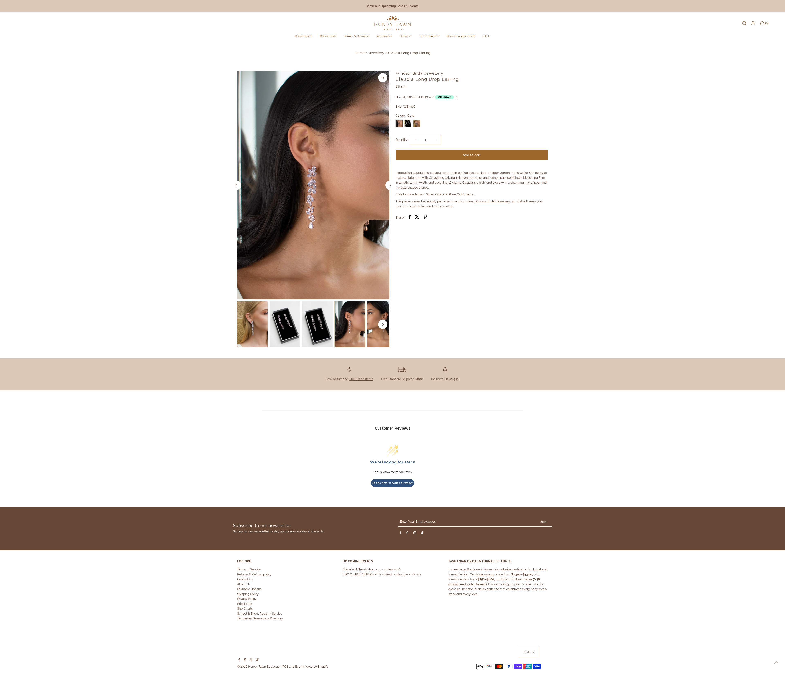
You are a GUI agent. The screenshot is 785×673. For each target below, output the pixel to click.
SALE (486, 36)
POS (285, 667)
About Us (243, 584)
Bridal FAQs (245, 604)
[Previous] (236, 185)
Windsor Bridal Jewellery (492, 201)
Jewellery (376, 53)
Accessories (384, 36)
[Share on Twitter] (417, 217)
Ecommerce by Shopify (311, 667)
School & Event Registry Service (259, 613)
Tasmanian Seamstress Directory (260, 618)
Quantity (401, 140)
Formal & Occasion (356, 36)
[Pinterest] (407, 533)
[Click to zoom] (382, 77)
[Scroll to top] (776, 662)
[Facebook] (400, 533)
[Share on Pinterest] (425, 217)
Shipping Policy (248, 594)
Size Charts (245, 608)
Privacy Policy (246, 599)
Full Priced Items (361, 379)
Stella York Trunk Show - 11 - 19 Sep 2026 (372, 569)
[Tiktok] (422, 533)
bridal (537, 569)
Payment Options (249, 589)
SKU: (399, 106)
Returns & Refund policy (254, 574)
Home (359, 53)
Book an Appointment (461, 36)
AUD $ (529, 652)
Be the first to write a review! (392, 483)
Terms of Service (249, 569)
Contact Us (245, 579)
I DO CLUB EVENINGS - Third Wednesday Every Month (382, 574)
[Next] (390, 185)
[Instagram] (414, 533)
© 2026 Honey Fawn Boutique (258, 667)
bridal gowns (485, 574)
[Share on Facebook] (409, 217)
